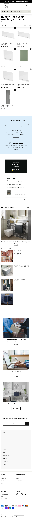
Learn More (16, 344)
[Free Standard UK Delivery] (16, 328)
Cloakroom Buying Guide (19, 279)
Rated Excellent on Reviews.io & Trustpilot (16, 1)
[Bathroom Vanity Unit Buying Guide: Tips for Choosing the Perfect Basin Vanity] (7, 270)
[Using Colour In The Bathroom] (7, 299)
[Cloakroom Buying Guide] (7, 285)
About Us (3, 476)
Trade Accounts (19, 476)
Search (17, 478)
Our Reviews (3, 478)
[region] (16, 186)
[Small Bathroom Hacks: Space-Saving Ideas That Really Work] (16, 225)
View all (29, 207)
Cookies (12, 516)
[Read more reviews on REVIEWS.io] (16, 170)
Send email (16, 149)
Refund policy (3, 486)
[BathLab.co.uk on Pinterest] (22, 494)
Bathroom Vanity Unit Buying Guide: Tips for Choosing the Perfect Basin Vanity (21, 266)
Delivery (2, 480)
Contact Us (16, 376)
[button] (3, 186)
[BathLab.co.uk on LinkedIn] (25, 494)
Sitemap (17, 516)
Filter (4, 25)
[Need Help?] (16, 360)
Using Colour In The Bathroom (20, 293)
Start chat (16, 137)
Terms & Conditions (19, 515)
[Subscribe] (27, 424)
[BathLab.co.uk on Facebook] (19, 494)
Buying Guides (19, 480)
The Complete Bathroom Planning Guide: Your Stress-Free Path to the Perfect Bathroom (21, 252)
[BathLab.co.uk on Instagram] (17, 494)
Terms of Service (4, 485)
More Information (16, 408)
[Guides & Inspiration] (16, 392)
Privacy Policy (4, 516)
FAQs (2, 483)
